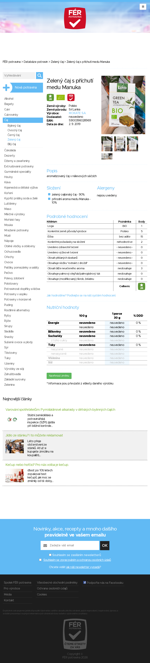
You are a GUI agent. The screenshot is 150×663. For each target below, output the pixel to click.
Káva (7, 182)
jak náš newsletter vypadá (83, 567)
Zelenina (9, 384)
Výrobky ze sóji (14, 368)
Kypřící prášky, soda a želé (21, 198)
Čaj (6, 120)
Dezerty (9, 155)
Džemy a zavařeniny (17, 161)
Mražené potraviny (16, 230)
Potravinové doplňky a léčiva (22, 289)
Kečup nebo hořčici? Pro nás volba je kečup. (37, 465)
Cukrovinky (11, 114)
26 (50, 99)
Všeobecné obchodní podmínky (57, 582)
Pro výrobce (12, 588)
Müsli (7, 235)
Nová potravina (26, 87)
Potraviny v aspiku (15, 294)
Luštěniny (10, 203)
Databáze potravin (36, 61)
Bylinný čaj (14, 125)
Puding (8, 305)
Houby (8, 177)
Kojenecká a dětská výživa (21, 187)
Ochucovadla (12, 251)
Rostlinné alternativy (17, 310)
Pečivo (8, 272)
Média (8, 594)
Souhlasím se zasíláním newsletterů (76, 555)
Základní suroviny (14, 379)
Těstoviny (10, 352)
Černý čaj (13, 135)
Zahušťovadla (12, 374)
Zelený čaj (57, 61)
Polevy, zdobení (14, 278)
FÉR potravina (12, 61)
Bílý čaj (12, 144)
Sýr (6, 347)
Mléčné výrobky (14, 214)
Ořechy (9, 257)
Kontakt (9, 600)
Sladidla (9, 331)
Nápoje (9, 240)
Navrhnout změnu (59, 376)
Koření (8, 193)
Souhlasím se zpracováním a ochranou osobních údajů (77, 560)
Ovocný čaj (15, 130)
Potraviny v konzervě (17, 299)
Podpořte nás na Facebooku (104, 582)
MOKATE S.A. (77, 113)
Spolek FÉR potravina (17, 582)
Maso (7, 209)
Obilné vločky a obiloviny (19, 246)
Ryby (7, 315)
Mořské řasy (12, 219)
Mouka (8, 225)
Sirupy (8, 326)
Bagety (9, 104)
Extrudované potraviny (18, 166)
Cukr (7, 109)
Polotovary (11, 283)
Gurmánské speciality (17, 171)
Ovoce (8, 262)
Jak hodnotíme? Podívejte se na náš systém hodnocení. (81, 295)
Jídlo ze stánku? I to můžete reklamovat (34, 435)
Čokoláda (10, 150)
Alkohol (8, 98)
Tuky (7, 358)
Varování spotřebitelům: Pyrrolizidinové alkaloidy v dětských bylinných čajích (60, 409)
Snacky (8, 337)
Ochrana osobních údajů (52, 588)
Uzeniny (9, 363)
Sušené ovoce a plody (18, 342)
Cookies (42, 594)
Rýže (7, 320)
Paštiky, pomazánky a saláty (21, 267)
